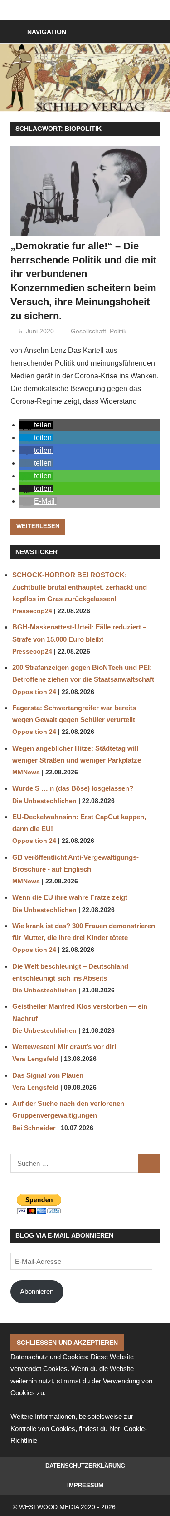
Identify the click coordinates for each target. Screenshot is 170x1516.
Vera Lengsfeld (35, 1058)
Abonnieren (36, 1291)
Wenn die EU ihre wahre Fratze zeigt (69, 897)
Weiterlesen (37, 526)
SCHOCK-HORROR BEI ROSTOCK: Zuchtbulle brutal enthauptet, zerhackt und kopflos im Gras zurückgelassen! (79, 587)
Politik (118, 331)
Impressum (85, 1485)
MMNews (26, 772)
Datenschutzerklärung (85, 1465)
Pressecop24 (32, 611)
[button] (36, 425)
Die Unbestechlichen (44, 801)
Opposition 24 (34, 692)
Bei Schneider (33, 1128)
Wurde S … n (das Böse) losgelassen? (72, 788)
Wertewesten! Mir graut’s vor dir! (64, 1046)
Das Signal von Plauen (47, 1075)
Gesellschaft (88, 331)
